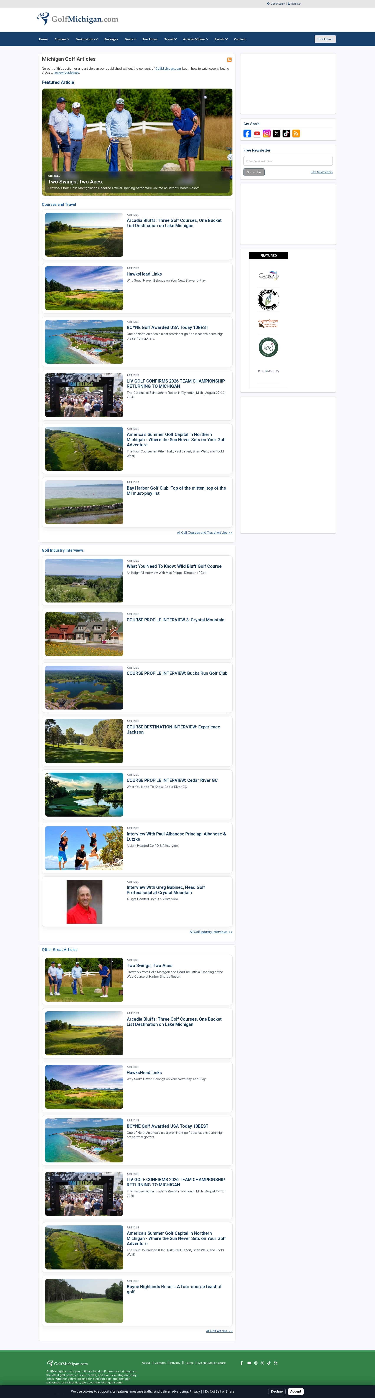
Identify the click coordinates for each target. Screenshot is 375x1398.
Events (220, 39)
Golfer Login (278, 3)
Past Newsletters (322, 172)
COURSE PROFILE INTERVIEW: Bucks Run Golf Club (177, 673)
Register (296, 3)
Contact (160, 1362)
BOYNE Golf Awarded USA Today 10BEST (168, 327)
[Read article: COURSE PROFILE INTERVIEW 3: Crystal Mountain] (84, 634)
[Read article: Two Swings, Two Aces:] (84, 980)
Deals (129, 39)
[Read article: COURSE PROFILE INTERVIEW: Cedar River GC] (84, 795)
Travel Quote (325, 39)
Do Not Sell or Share (212, 1362)
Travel (169, 39)
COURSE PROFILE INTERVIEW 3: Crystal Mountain (175, 619)
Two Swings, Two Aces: (150, 965)
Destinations (85, 39)
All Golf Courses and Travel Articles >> (205, 532)
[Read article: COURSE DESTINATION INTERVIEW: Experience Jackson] (84, 741)
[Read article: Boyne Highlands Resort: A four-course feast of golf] (84, 1301)
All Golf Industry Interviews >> (211, 932)
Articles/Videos (194, 39)
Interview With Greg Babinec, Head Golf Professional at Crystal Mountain (166, 890)
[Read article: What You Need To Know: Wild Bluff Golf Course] (84, 581)
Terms (189, 1362)
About (146, 1362)
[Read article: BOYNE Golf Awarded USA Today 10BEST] (84, 342)
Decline (277, 1391)
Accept (295, 1391)
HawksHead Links (144, 274)
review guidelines (66, 72)
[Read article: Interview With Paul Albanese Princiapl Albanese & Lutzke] (84, 848)
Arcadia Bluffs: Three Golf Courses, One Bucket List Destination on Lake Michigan (174, 223)
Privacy (175, 1362)
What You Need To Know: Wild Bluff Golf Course (174, 566)
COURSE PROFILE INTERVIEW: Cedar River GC (172, 780)
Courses (60, 39)
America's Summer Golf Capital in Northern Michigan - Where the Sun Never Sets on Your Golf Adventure (176, 439)
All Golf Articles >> (219, 1331)
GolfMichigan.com (168, 68)
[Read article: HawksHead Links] (84, 288)
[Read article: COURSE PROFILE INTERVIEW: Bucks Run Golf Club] (84, 688)
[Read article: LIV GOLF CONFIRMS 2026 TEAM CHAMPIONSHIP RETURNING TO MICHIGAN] (84, 395)
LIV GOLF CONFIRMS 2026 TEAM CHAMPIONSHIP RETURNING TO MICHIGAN (176, 383)
